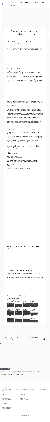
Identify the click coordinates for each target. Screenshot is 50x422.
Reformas (13, 2)
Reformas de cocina (38, 2)
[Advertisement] (25, 60)
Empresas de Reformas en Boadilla (23, 110)
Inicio (1, 374)
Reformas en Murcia (5, 403)
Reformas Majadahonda (36, 110)
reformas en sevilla (24, 399)
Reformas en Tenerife (6, 408)
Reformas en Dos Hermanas (7, 407)
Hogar (20, 2)
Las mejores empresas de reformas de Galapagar (23, 108)
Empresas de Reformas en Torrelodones (28, 109)
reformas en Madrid (5, 395)
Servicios (27, 2)
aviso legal (23, 395)
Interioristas (14, 5)
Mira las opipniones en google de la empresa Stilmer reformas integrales (21, 295)
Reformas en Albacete (6, 404)
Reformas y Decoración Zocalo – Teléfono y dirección (13, 338)
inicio (3, 394)
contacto (23, 394)
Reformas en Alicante (6, 398)
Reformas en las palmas (6, 399)
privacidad (23, 398)
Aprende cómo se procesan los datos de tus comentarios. (29, 371)
